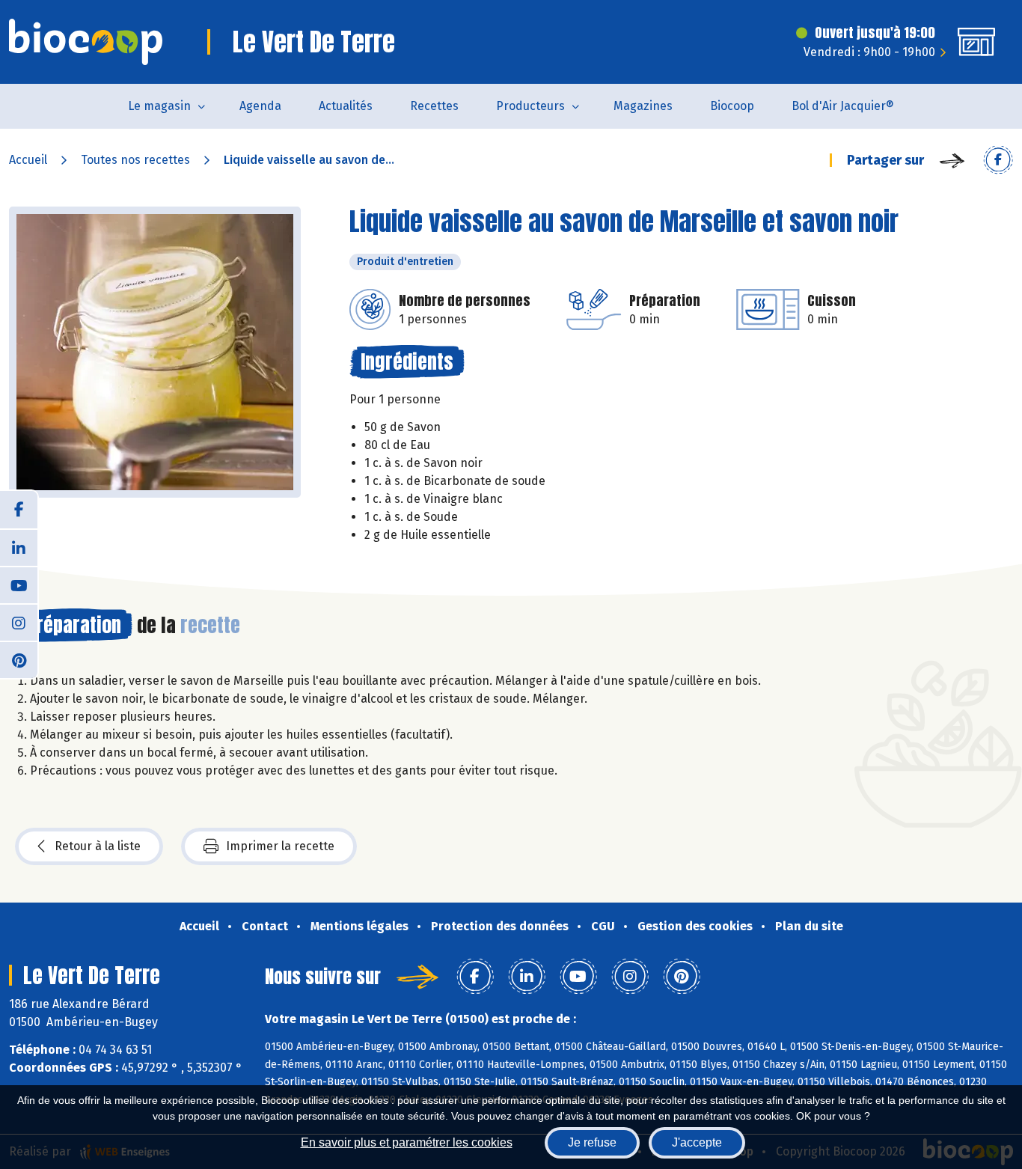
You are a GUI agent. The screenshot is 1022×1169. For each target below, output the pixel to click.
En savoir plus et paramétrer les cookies (406, 1142)
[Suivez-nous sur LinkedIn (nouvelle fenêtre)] (18, 547)
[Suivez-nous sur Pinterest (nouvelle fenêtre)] (18, 659)
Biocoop (732, 106)
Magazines (643, 106)
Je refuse (592, 1142)
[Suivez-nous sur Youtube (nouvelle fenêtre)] (18, 584)
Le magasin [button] (159, 106)
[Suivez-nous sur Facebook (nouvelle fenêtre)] (18, 509)
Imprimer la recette (280, 846)
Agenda (260, 106)
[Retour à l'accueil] (85, 42)
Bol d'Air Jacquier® (843, 106)
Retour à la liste (98, 846)
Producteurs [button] (530, 106)
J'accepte (697, 1142)
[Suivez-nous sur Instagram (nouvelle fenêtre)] (18, 622)
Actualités (346, 106)
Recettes (434, 106)
